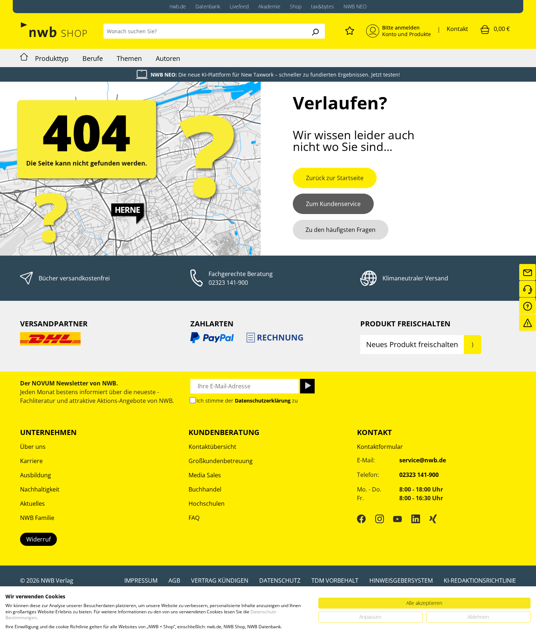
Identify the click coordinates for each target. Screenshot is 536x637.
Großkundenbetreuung (221, 461)
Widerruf (38, 539)
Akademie (269, 6)
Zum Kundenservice (333, 204)
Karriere (31, 461)
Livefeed (239, 6)
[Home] (24, 58)
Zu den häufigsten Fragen (341, 230)
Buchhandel (205, 489)
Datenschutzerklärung (263, 400)
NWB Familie (37, 518)
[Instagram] (379, 519)
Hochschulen (207, 504)
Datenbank (207, 6)
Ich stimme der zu (247, 400)
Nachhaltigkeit (39, 489)
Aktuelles (32, 504)
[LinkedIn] (415, 519)
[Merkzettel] (349, 29)
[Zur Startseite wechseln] (54, 29)
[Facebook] (361, 519)
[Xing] (433, 519)
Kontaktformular (380, 447)
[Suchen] (315, 31)
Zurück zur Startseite (335, 178)
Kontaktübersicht (212, 447)
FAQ (194, 518)
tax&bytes (322, 6)
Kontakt (457, 29)
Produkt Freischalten (405, 324)
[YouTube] (397, 519)
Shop (296, 6)
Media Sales (205, 475)
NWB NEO (355, 6)
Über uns (33, 447)
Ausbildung (35, 475)
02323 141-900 (228, 283)
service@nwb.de (422, 460)
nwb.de (178, 6)
